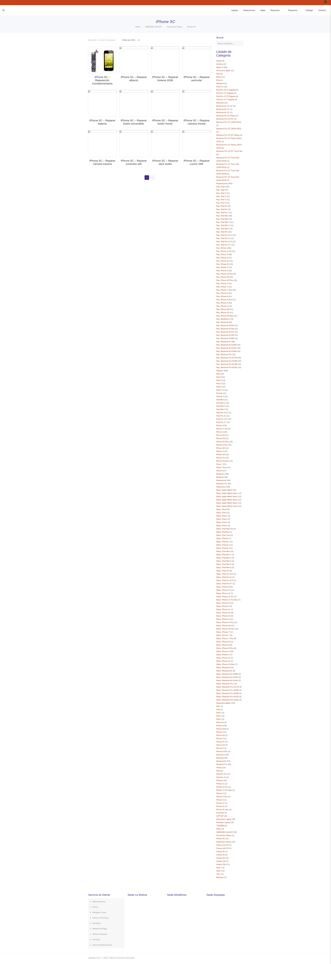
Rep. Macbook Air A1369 (226, 345)
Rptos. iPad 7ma (223, 535)
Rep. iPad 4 (221, 200)
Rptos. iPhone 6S (223, 626)
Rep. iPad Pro (222, 232)
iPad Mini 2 (220, 403)
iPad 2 (218, 380)
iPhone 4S (220, 735)
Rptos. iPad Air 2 (223, 545)
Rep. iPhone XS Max (224, 316)
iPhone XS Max (222, 461)
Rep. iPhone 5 (222, 254)
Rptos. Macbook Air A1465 (227, 677)
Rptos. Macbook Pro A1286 (227, 690)
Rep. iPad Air (221, 206)
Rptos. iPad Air (222, 538)
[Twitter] (219, 958)
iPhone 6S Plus (222, 442)
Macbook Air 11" (223, 109)
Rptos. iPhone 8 (222, 642)
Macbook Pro (221, 484)
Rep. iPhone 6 (222, 267)
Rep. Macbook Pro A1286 (226, 361)
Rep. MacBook (222, 319)
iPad (218, 74)
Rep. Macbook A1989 (225, 338)
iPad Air (219, 393)
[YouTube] (223, 958)
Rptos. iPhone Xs (223, 661)
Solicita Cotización (99, 934)
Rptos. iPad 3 (221, 519)
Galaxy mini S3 (222, 845)
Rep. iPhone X (222, 303)
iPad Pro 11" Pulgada (225, 93)
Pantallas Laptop (223, 822)
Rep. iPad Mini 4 (223, 229)
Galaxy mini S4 (222, 848)
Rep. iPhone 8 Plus (224, 300)
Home (137, 27)
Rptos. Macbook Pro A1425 (227, 697)
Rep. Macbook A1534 (225, 325)
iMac (218, 374)
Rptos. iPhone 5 (222, 603)
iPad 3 (218, 383)
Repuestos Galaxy (223, 842)
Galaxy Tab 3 (221, 864)
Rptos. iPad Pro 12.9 (224, 580)
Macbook (220, 83)
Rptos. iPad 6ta (222, 532)
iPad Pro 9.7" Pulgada (225, 99)
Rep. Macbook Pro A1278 (226, 358)
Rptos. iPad (221, 509)
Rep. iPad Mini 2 (223, 222)
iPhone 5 (220, 432)
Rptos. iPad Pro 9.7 (224, 584)
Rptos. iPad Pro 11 (224, 577)
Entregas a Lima (99, 912)
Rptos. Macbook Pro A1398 (227, 693)
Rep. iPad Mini (222, 216)
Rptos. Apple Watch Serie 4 (227, 503)
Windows (220, 877)
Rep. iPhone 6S (222, 277)
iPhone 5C (220, 742)
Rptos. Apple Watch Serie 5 (227, 506)
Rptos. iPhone (222, 587)
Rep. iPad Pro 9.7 (223, 245)
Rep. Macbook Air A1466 (226, 351)
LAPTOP (219, 816)
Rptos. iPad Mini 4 (223, 564)
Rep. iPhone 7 (222, 283)
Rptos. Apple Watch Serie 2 (227, 496)
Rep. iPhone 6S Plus (224, 280)
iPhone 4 (220, 732)
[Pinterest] (226, 958)
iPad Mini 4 (220, 409)
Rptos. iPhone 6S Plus (225, 629)
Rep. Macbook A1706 (225, 329)
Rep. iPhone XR (222, 309)
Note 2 (219, 871)
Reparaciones (222, 183)
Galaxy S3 (220, 855)
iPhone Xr (220, 803)
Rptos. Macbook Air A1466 (227, 680)
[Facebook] (216, 958)
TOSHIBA (220, 826)
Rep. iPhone (221, 248)
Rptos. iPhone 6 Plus (224, 622)
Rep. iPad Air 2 (222, 212)
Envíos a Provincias (100, 918)
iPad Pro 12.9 (221, 419)
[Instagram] (230, 958)
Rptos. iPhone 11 (223, 590)
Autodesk (220, 813)
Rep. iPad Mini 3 (223, 225)
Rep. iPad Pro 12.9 (224, 241)
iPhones (219, 780)
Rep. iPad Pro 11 (223, 238)
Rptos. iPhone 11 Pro (225, 596)
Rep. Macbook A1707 (225, 332)
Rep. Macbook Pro (224, 354)
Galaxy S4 (220, 858)
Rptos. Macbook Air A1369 (227, 674)
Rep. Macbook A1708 (225, 335)
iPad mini (220, 722)
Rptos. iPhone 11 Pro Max (227, 600)
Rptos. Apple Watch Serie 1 (227, 493)
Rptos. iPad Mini (223, 551)
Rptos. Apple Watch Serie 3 (227, 500)
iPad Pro (219, 87)
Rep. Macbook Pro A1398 (226, 364)
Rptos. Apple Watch (224, 490)
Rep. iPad (220, 187)
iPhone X (220, 451)
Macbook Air (221, 480)
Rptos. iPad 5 (221, 525)
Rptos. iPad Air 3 (223, 548)
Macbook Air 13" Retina (225, 116)
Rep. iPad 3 (221, 196)
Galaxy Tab (220, 861)
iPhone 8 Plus (222, 445)
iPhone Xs (220, 806)
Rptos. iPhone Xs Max (225, 664)
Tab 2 (218, 874)
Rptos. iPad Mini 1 (223, 555)
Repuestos (220, 487)
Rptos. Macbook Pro (224, 684)
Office (218, 829)
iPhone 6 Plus (222, 751)
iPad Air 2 (220, 396)
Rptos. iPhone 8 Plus (224, 648)
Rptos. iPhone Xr (223, 658)
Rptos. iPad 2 (221, 516)
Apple (218, 67)
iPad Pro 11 (221, 416)
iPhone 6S (220, 438)
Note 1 (219, 868)
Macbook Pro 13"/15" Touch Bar (229, 151)
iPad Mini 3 (220, 406)
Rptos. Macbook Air (224, 671)
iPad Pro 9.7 (221, 422)
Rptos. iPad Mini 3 (223, 561)
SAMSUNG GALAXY (153, 27)
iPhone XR (220, 454)
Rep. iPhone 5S (222, 264)
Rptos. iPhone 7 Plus (224, 638)
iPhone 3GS (221, 729)
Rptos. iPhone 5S (223, 613)
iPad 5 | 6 (220, 390)
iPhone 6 (220, 748)
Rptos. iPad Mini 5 (223, 567)
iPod (218, 80)
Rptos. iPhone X (223, 651)
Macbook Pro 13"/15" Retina (227, 135)
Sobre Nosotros (98, 901)
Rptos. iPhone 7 (222, 632)
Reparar (219, 371)
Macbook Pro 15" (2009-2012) (228, 129)
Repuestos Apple (223, 703)
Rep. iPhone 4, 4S (223, 251)
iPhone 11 (220, 784)
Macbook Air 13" (223, 112)
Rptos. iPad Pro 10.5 (224, 574)
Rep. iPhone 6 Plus (224, 274)
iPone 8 (219, 471)
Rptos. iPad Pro (222, 571)
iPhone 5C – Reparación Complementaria (102, 80)
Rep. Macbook (222, 322)
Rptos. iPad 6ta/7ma (224, 529)
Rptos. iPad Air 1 (223, 542)
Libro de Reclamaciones (102, 945)
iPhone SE (220, 448)
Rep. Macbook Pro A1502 (226, 367)
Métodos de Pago (99, 929)
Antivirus (219, 64)
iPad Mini (220, 400)
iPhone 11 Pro (222, 787)
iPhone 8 (220, 793)
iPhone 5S (220, 435)
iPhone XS (220, 458)
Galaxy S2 (220, 851)
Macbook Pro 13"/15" (225, 119)
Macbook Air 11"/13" (224, 106)
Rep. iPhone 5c (222, 261)
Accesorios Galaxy (174, 27)
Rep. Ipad (220, 190)
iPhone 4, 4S (221, 429)
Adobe (219, 61)
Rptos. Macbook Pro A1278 (227, 687)
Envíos (95, 907)
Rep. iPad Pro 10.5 (224, 235)
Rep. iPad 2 (221, 193)
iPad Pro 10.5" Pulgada (225, 90)
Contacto (96, 939)
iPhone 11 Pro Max (224, 790)
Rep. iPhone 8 (222, 293)
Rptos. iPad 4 (221, 522)
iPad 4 (218, 387)
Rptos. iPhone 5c (223, 609)
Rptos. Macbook (223, 667)
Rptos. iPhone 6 (222, 616)
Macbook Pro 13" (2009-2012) (228, 122)
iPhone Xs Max (222, 809)
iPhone (219, 77)
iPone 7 (219, 464)
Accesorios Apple (223, 70)
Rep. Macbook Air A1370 (226, 348)
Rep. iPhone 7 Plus (224, 290)
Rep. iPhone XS (222, 312)
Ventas (219, 768)
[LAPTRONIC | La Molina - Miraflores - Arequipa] (4, 10)
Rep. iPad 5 (221, 203)
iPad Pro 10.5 (221, 413)
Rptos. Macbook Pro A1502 (227, 700)
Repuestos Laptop (223, 819)
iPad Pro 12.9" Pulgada (225, 96)
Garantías (96, 923)
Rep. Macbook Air (223, 342)
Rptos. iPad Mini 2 (223, 558)
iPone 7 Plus (221, 467)
